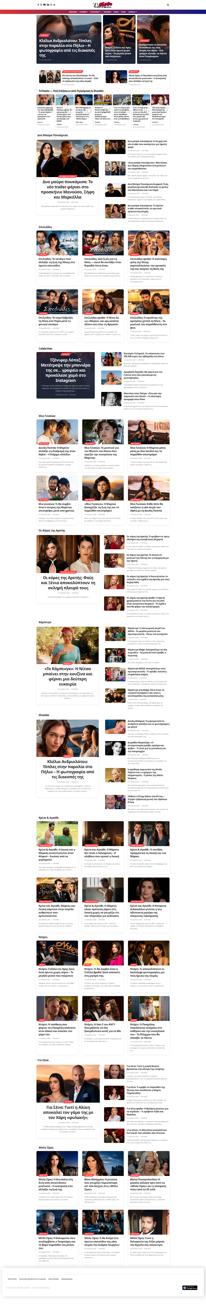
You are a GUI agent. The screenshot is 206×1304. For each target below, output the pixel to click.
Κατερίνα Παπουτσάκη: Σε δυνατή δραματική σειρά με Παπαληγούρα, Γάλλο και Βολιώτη (102, 113)
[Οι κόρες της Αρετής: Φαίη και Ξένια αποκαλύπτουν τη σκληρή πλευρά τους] (68, 554)
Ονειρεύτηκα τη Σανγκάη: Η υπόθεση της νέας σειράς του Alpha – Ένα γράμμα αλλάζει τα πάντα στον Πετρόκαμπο (153, 50)
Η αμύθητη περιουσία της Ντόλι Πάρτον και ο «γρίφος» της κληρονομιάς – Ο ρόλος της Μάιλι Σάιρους (145, 774)
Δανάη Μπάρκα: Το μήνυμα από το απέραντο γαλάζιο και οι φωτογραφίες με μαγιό (148, 724)
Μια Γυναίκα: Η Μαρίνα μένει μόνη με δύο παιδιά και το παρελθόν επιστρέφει (148, 451)
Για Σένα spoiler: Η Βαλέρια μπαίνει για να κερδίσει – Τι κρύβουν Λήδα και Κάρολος (147, 1111)
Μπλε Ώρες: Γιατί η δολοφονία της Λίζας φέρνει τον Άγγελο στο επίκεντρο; (147, 1241)
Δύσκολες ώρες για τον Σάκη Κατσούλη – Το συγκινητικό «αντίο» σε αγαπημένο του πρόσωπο (45, 113)
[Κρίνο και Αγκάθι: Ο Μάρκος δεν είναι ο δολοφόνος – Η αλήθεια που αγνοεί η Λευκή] (103, 833)
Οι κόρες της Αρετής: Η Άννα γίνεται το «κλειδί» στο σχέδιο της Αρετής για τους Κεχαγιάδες (148, 579)
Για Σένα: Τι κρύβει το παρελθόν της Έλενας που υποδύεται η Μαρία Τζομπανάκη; (146, 1090)
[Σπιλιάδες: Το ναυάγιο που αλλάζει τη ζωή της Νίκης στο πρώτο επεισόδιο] (57, 243)
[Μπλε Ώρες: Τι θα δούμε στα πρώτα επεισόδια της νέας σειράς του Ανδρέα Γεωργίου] (103, 1222)
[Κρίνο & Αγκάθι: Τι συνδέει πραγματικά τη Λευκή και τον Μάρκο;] (149, 833)
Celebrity (155, 122)
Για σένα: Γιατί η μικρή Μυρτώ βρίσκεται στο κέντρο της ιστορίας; (145, 1067)
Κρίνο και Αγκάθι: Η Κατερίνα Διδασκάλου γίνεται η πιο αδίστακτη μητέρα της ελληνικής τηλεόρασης (148, 911)
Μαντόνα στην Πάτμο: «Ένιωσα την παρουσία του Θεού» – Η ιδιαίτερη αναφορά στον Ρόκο (143, 396)
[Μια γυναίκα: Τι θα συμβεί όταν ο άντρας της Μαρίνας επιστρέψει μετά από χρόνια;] (57, 488)
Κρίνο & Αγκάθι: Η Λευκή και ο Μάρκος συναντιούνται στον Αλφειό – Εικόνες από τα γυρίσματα (57, 854)
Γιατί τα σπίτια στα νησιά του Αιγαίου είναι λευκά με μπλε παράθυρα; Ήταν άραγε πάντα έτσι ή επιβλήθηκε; (122, 113)
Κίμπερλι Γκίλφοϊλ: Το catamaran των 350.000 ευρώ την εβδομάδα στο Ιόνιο (144, 355)
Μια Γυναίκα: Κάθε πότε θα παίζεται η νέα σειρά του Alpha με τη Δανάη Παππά (146, 507)
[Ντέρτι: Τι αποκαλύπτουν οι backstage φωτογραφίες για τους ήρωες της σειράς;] (149, 953)
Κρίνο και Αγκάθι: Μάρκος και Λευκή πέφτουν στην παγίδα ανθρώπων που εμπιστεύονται (57, 911)
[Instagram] (51, 5)
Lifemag (116, 122)
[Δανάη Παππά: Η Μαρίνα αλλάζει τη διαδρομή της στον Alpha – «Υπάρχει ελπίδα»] (57, 431)
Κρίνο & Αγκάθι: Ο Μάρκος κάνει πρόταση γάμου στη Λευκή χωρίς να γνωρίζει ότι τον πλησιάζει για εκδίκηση (101, 911)
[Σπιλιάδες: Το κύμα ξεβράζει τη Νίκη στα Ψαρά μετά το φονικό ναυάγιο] (57, 301)
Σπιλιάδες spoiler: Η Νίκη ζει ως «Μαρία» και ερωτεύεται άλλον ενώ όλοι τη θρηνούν (101, 321)
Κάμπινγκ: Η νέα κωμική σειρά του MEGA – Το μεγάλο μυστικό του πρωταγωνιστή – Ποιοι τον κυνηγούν (148, 631)
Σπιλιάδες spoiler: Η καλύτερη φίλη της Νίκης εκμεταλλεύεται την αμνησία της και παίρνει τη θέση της (148, 264)
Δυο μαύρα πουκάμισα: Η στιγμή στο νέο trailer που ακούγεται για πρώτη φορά (147, 144)
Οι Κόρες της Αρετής (52, 530)
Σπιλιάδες (45, 227)
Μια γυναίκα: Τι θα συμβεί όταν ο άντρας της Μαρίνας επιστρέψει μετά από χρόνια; (56, 507)
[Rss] (54, 5)
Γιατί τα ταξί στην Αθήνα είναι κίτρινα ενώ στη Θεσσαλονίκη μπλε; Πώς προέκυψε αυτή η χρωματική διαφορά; (141, 114)
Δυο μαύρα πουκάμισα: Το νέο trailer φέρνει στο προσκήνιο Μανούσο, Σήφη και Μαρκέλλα (67, 189)
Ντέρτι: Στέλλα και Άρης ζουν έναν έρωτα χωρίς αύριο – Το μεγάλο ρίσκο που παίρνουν (118, 52)
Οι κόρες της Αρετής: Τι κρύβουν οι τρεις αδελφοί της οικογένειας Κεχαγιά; (148, 538)
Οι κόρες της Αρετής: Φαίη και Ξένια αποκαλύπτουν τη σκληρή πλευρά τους (68, 582)
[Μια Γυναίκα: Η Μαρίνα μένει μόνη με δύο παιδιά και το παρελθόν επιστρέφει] (149, 431)
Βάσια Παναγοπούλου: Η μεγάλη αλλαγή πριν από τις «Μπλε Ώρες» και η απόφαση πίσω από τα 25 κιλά (148, 1184)
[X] (41, 5)
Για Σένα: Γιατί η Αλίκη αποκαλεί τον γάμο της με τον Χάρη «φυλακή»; (68, 1112)
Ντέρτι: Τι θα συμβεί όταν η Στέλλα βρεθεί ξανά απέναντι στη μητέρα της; (102, 972)
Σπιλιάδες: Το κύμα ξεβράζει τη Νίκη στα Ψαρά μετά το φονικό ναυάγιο (56, 321)
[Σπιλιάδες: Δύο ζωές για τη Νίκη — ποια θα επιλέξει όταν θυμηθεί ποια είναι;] (103, 243)
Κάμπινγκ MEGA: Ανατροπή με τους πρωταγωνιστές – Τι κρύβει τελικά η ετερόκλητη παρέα (147, 671)
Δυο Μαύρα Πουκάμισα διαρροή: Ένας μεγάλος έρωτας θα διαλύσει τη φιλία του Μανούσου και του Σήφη (148, 187)
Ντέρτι (109, 43)
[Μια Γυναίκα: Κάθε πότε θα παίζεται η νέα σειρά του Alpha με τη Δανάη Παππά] (149, 488)
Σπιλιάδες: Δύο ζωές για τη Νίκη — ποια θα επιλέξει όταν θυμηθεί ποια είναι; (102, 262)
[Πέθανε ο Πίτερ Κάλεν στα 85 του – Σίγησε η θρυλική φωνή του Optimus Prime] (115, 802)
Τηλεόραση (144, 41)
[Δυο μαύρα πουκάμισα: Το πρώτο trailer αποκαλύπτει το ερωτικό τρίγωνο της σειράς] (115, 211)
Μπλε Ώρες (134, 71)
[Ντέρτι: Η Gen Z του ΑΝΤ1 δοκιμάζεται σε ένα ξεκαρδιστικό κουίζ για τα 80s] (103, 1008)
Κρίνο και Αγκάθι (45, 845)
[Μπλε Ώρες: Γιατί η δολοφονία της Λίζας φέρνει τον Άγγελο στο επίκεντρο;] (149, 1222)
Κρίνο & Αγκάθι (49, 817)
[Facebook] (38, 5)
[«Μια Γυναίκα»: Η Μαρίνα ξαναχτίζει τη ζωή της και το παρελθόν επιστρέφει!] (103, 488)
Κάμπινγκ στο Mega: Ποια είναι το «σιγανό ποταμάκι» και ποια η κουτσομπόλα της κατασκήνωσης (146, 692)
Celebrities (45, 348)
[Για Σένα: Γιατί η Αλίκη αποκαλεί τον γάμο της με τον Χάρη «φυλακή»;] (68, 1084)
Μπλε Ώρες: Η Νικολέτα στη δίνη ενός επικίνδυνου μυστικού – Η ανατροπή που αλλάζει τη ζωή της (148, 78)
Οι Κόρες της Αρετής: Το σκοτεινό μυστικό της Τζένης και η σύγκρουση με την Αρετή (148, 557)
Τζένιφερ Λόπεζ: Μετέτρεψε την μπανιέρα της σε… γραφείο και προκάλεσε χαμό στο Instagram (159, 113)
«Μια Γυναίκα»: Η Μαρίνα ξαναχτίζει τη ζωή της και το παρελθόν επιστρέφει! (101, 507)
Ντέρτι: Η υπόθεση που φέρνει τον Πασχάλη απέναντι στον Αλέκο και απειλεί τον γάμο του (57, 1029)
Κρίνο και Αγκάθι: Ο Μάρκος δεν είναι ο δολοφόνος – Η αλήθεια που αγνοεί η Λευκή (101, 853)
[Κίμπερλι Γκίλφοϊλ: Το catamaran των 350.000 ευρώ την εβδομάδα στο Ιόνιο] (111, 359)
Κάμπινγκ (45, 622)
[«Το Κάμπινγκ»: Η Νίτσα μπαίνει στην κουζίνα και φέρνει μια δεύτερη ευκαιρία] (67, 645)
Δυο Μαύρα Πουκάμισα (52, 135)
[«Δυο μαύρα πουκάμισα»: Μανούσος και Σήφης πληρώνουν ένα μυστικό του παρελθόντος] (115, 168)
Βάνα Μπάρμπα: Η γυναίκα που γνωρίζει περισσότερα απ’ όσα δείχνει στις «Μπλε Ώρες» (83, 113)
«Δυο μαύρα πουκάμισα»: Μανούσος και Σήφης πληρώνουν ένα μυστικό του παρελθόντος (147, 165)
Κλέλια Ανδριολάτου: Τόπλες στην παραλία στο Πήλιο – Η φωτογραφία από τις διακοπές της (67, 48)
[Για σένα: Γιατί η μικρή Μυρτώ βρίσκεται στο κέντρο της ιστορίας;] (114, 1072)
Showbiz (44, 35)
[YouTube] (44, 5)
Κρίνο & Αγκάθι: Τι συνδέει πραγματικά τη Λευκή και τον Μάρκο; (148, 853)
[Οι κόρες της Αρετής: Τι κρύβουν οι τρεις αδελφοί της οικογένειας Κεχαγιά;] (114, 542)
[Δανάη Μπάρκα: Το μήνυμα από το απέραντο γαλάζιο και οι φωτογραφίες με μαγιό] (115, 727)
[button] (168, 5)
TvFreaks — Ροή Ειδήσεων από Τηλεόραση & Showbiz (71, 90)
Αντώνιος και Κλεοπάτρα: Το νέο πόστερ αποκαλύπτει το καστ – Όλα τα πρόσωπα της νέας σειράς (80, 78)
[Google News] (48, 5)
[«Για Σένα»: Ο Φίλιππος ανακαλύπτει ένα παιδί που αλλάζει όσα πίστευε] (114, 1136)
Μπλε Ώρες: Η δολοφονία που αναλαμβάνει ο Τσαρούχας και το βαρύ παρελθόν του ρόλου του (57, 1243)
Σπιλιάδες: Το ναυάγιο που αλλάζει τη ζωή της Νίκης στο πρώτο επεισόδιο (57, 262)
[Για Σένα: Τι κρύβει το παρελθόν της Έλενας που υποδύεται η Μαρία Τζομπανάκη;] (114, 1093)
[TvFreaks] (103, 5)
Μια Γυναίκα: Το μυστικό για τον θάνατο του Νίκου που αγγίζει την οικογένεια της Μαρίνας (101, 453)
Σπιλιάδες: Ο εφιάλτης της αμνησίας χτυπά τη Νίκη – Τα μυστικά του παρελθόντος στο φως (148, 322)
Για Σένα (43, 1060)
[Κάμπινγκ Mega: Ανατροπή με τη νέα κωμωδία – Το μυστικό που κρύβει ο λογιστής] (115, 655)
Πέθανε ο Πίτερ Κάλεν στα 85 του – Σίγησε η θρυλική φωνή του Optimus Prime (147, 799)
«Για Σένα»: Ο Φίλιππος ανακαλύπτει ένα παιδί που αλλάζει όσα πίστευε (147, 1131)
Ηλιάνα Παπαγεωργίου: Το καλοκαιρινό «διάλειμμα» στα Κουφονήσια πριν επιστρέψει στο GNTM (64, 114)
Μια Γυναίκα (47, 415)
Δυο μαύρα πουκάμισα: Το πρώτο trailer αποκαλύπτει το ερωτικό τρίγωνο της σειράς (145, 208)
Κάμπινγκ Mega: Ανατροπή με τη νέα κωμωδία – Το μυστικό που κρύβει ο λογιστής (147, 652)
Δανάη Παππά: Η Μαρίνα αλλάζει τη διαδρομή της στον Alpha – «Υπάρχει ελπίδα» (57, 451)
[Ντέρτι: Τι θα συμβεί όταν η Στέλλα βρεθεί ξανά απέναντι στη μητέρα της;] (103, 953)
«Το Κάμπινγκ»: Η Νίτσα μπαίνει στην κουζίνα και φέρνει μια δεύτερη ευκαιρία (67, 676)
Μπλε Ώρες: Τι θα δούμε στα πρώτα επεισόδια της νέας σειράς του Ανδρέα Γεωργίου (101, 1241)
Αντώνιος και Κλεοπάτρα (73, 71)
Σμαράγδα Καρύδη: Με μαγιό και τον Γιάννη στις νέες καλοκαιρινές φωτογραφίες (143, 374)
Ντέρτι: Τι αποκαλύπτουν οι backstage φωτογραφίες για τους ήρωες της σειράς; (147, 972)
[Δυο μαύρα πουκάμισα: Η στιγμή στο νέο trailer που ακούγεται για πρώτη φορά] (115, 147)
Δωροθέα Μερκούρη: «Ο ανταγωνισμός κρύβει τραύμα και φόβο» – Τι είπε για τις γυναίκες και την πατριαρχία (147, 747)
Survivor (40, 122)
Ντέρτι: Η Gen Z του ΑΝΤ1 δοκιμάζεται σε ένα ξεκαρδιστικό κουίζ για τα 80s (102, 1028)
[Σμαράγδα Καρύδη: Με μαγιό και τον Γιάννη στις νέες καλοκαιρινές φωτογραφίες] (111, 377)
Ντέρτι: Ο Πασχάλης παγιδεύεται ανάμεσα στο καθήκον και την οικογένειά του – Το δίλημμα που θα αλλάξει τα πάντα (147, 1031)
